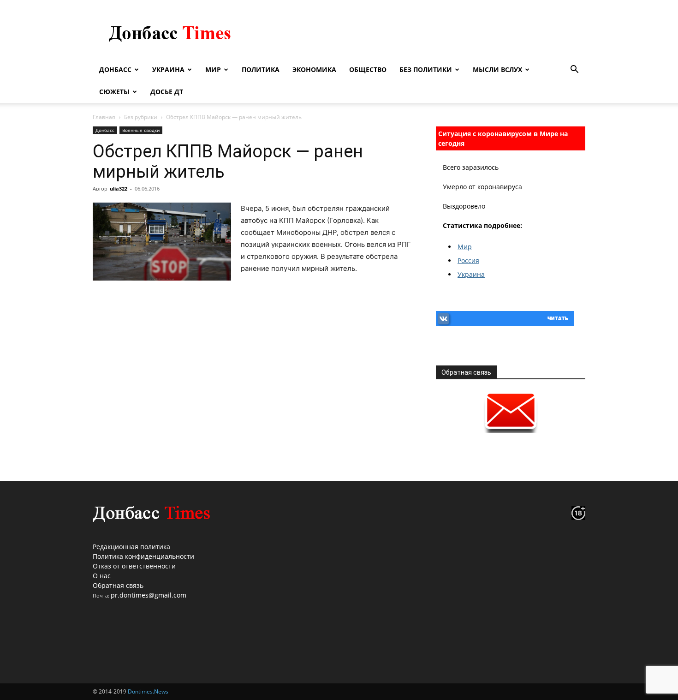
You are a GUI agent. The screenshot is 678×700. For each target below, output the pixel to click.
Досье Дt (166, 91)
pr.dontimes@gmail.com (148, 595)
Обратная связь (118, 585)
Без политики (425, 69)
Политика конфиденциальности (143, 556)
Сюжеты (114, 91)
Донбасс (115, 69)
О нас (102, 575)
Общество (368, 69)
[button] (574, 70)
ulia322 (118, 188)
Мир (213, 69)
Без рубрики (140, 117)
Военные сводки (141, 130)
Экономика (314, 69)
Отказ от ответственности (134, 566)
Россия (468, 260)
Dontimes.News (148, 691)
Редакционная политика (131, 546)
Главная (104, 117)
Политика (261, 69)
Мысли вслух (497, 69)
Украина (168, 69)
